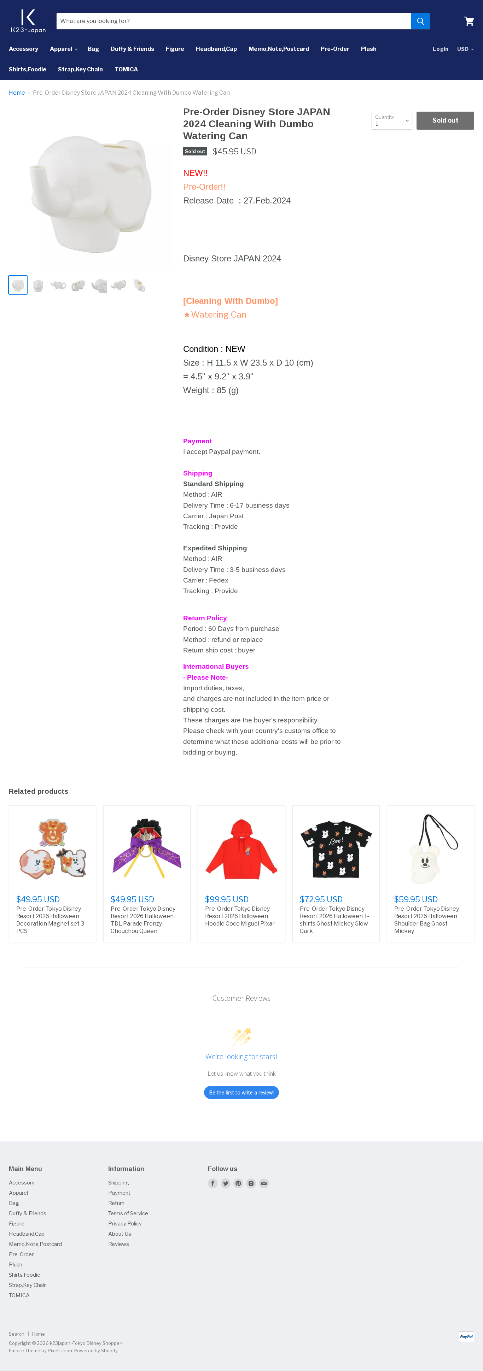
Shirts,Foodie (27, 69)
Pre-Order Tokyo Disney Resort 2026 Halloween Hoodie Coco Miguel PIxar (240, 916)
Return (116, 1203)
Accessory (23, 49)
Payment (119, 1193)
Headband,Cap (216, 49)
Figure (175, 49)
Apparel (61, 49)
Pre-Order (335, 49)
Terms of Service (128, 1213)
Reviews (118, 1244)
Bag (93, 49)
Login (440, 49)
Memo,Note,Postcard (279, 49)
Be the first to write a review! (241, 1092)
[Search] (420, 21)
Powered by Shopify (96, 1350)
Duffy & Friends (132, 49)
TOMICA (126, 69)
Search (16, 1334)
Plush (369, 49)
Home (17, 93)
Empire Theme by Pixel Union (40, 1350)
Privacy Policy (125, 1224)
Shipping (118, 1183)
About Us (119, 1234)
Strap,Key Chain (80, 69)
